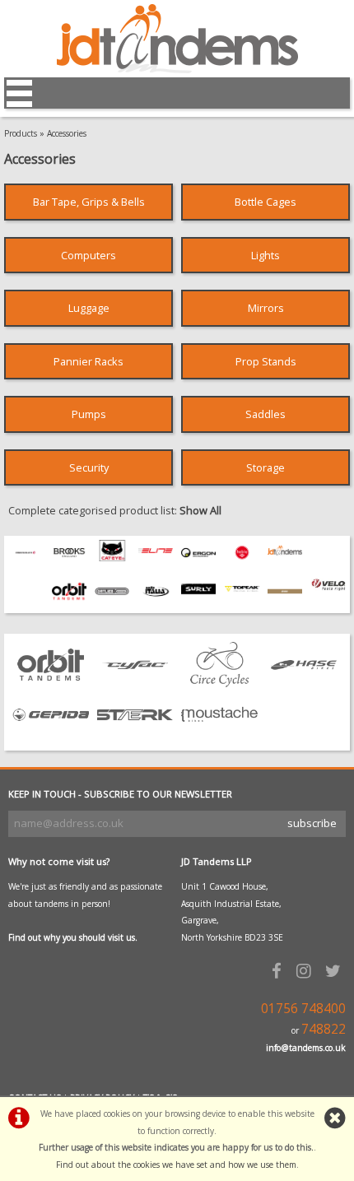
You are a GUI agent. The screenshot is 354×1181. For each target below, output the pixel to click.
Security (89, 467)
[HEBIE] (242, 561)
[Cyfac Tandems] (135, 683)
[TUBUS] (285, 600)
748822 (323, 1029)
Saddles (265, 414)
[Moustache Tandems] (219, 733)
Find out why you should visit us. (72, 937)
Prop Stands (265, 361)
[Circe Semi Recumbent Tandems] (219, 683)
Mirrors (266, 307)
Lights (265, 255)
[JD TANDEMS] (285, 557)
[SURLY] (198, 595)
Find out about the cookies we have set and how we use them (176, 1164)
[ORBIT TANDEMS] (69, 600)
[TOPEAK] (242, 595)
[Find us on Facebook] (279, 970)
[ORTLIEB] (112, 600)
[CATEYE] (112, 557)
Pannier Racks (88, 361)
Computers (88, 255)
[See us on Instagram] (306, 970)
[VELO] (328, 586)
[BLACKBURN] (25, 561)
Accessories (66, 133)
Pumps (89, 414)
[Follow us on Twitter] (335, 970)
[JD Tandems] (177, 69)
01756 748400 (303, 1008)
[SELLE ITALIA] (155, 600)
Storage (265, 467)
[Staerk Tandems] (135, 733)
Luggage (88, 307)
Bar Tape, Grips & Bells (89, 201)
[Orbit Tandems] (50, 683)
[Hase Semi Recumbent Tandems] (304, 683)
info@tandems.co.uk (306, 1047)
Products (20, 133)
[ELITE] (155, 557)
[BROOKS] (69, 561)
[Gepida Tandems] (50, 733)
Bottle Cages (265, 201)
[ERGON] (198, 561)
